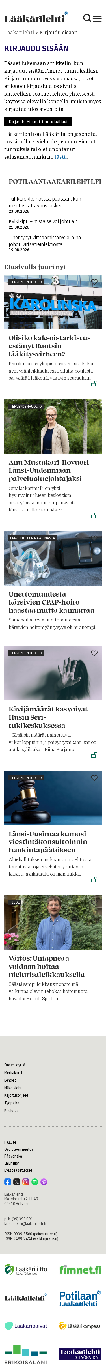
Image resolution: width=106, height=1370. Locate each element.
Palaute (10, 1142)
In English (12, 1163)
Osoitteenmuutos (19, 1149)
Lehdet (10, 1080)
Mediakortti (13, 1072)
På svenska (13, 1156)
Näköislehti (13, 1088)
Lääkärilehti (19, 32)
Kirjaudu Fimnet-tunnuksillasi (38, 121)
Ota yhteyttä (14, 1065)
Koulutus (11, 1110)
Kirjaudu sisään (59, 32)
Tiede (15, 902)
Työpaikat (12, 1103)
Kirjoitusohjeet (16, 1095)
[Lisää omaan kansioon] (94, 282)
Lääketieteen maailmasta (32, 538)
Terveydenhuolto (26, 281)
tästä (61, 157)
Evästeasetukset (18, 1170)
